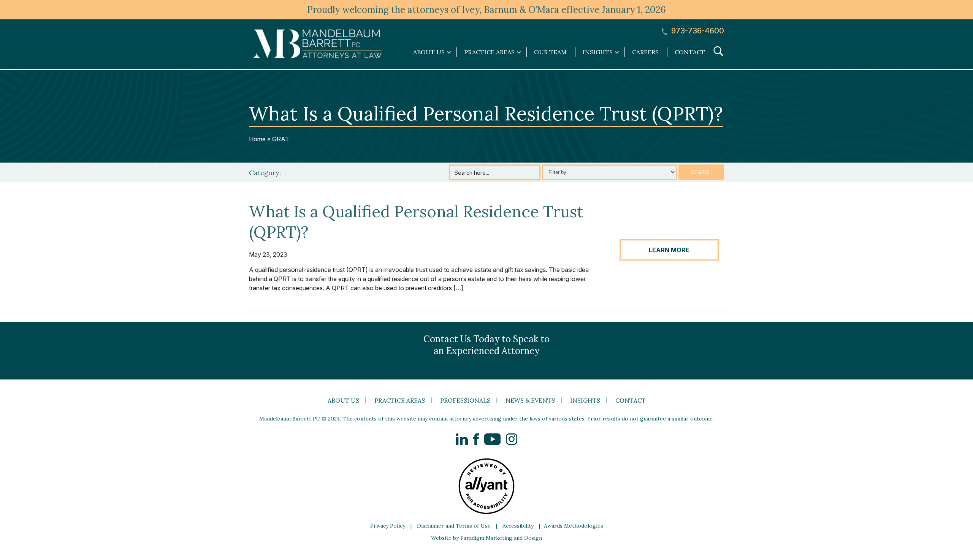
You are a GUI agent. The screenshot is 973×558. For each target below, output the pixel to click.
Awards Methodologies (573, 525)
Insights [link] (598, 52)
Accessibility (518, 525)
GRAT (280, 139)
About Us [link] (429, 52)
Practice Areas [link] (489, 52)
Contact (690, 52)
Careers (645, 52)
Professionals (465, 400)
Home (257, 139)
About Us (343, 400)
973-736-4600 (696, 31)
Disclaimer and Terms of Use (454, 525)
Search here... (472, 172)
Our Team (550, 52)
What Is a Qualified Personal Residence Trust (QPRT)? (416, 221)
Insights (585, 400)
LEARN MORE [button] (669, 250)
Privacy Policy (387, 525)
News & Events (530, 400)
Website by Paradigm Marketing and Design (486, 537)
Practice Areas (399, 400)
